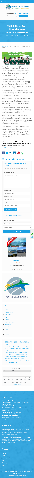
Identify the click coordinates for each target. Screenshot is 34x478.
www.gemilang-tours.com (9, 418)
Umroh (7, 331)
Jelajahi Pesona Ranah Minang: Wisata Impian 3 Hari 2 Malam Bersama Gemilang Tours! (17, 342)
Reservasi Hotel (9, 321)
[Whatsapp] (32, 233)
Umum (7, 334)
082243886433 (21, 13)
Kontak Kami (23, 16)
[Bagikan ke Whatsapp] (22, 154)
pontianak (15, 147)
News (3, 465)
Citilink (11, 147)
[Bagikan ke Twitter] (7, 154)
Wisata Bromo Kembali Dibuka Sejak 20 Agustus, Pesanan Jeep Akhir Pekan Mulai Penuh (17, 348)
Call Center (8, 314)
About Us (4, 455)
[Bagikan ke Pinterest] (18, 154)
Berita (26, 35)
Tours (6, 329)
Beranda (4, 46)
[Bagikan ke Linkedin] (14, 154)
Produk (7, 319)
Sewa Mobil (8, 324)
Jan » (19, 384)
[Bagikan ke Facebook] (3, 154)
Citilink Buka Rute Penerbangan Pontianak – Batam (17, 29)
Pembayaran (5, 462)
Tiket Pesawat (9, 326)
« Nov (15, 384)
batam (8, 147)
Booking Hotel (9, 312)
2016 (5, 147)
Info (6, 317)
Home (4, 453)
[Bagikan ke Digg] (10, 154)
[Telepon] (32, 237)
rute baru (21, 147)
